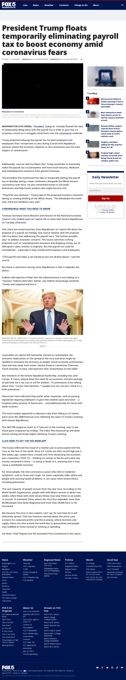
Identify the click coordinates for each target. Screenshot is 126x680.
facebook (102, 668)
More (96, 5)
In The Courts (7, 631)
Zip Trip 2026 (112, 577)
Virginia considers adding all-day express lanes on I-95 (111, 144)
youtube (97, 668)
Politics (69, 559)
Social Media (28, 636)
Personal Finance (9, 595)
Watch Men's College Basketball (52, 634)
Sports (4, 583)
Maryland (5, 569)
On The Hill (6, 628)
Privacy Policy (108, 210)
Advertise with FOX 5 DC (31, 615)
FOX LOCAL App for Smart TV (31, 620)
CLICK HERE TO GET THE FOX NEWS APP (24, 440)
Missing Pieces (8, 645)
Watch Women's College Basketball (51, 639)
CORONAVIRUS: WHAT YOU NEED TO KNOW (26, 208)
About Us (28, 607)
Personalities (28, 627)
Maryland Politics (72, 566)
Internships (27, 648)
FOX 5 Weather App (31, 577)
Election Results (71, 575)
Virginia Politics (71, 569)
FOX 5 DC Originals (7, 609)
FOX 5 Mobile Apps (30, 633)
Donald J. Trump (71, 578)
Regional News (52, 559)
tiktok (117, 668)
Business (5, 586)
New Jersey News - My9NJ (51, 574)
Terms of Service (107, 212)
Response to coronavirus (13, 111)
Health (4, 592)
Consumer (6, 589)
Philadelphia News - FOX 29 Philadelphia (52, 569)
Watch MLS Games (51, 647)
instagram (112, 668)
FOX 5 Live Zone (8, 634)
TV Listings (90, 563)
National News (8, 577)
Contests (26, 639)
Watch (89, 559)
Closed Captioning (30, 654)
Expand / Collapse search (122, 5)
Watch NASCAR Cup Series (52, 626)
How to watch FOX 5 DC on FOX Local (94, 573)
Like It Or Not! (7, 622)
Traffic (25, 569)
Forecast (26, 563)
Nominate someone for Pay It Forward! (115, 573)
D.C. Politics (69, 563)
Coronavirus (15, 59)
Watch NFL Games (51, 614)
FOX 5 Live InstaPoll (31, 611)
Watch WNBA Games (52, 644)
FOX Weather (28, 580)
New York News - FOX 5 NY (51, 564)
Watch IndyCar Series (52, 630)
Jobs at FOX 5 (28, 651)
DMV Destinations (114, 566)
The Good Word (8, 637)
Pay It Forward (113, 569)
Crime (4, 580)
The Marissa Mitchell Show (10, 615)
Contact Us (27, 624)
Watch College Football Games (50, 618)
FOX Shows (90, 569)
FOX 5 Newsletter (30, 630)
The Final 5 (6, 625)
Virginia (5, 566)
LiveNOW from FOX (94, 566)
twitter (107, 668)
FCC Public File (29, 642)
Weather (28, 559)
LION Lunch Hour (114, 563)
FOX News (5, 59)
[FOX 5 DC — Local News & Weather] (10, 5)
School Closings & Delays (30, 573)
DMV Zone (6, 619)
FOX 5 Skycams (29, 566)
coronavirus (65, 133)
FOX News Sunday (9, 598)
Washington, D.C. (9, 563)
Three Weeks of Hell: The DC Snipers (10, 641)
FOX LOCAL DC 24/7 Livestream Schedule (94, 578)
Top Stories (6, 601)
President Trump (43, 126)
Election (68, 572)
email (122, 668)
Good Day (112, 559)
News (5, 559)
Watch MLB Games (51, 622)
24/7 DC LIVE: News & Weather (10, 573)
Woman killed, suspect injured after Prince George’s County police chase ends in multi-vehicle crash (111, 131)
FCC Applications (29, 645)
